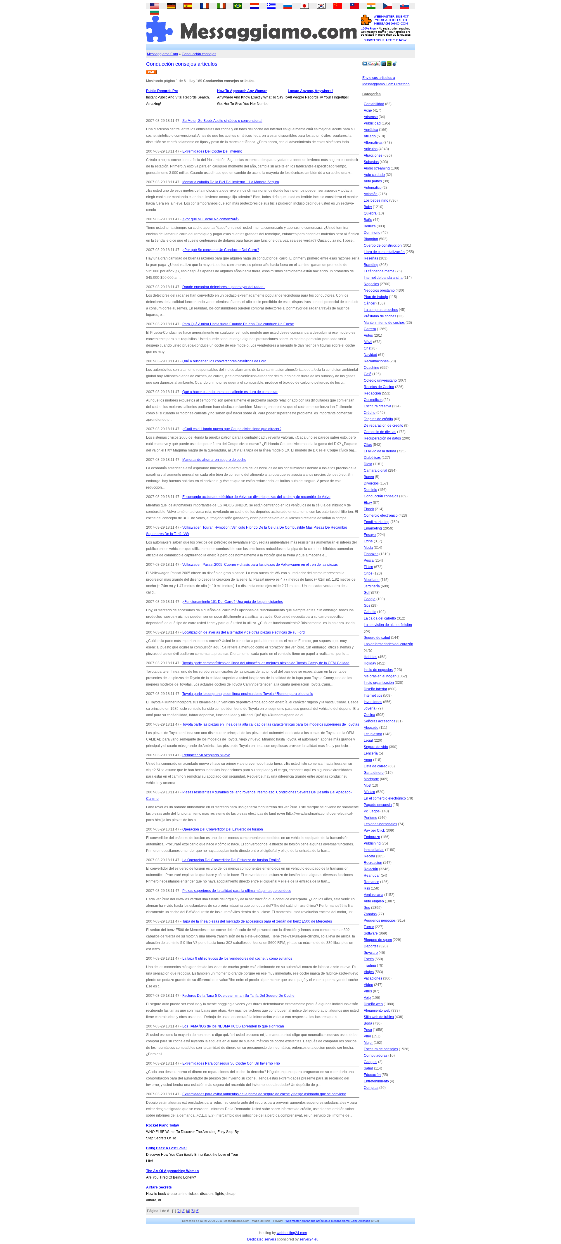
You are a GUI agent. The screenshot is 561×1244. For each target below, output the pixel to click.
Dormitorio (372, 233)
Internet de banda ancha (383, 278)
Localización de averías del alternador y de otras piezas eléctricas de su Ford (243, 632)
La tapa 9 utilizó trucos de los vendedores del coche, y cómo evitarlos (237, 958)
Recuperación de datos (382, 438)
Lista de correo (375, 766)
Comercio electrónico (381, 515)
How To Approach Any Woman (242, 91)
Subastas (371, 162)
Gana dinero (374, 773)
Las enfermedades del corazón (388, 644)
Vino (367, 1036)
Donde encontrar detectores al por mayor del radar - (223, 287)
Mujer (368, 1043)
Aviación (371, 194)
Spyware (371, 953)
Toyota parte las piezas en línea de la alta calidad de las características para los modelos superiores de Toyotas (270, 724)
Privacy (278, 1220)
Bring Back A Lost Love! (166, 1148)
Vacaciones (373, 978)
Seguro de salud (377, 638)
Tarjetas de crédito (378, 419)
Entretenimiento (376, 1081)
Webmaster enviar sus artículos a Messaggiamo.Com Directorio (327, 1220)
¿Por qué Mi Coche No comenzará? (210, 219)
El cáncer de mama (379, 271)
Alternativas (373, 143)
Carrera (370, 329)
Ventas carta (373, 895)
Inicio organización (379, 683)
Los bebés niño (376, 200)
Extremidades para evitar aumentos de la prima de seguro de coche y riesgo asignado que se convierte (264, 1094)
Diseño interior (375, 689)
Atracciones (373, 155)
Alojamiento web (377, 1010)
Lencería (371, 753)
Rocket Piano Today (162, 1125)
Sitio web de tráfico (379, 1017)
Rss (367, 888)
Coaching (371, 368)
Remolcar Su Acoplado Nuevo (206, 755)
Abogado (371, 728)
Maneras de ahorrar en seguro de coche (214, 460)
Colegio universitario (380, 380)
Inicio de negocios (378, 670)
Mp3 (367, 785)
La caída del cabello (380, 618)
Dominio (370, 490)
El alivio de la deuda (380, 451)
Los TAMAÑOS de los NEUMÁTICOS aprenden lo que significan (233, 1026)
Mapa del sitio (261, 1220)
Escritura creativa (377, 406)
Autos (368, 335)
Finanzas (371, 554)
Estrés (369, 959)
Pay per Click (374, 830)
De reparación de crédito (383, 425)
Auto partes (373, 181)
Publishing (372, 843)
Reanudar (372, 875)
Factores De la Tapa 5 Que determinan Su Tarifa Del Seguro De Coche (238, 996)
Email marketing (376, 522)
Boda (368, 1023)
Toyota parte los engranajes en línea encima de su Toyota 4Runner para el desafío (247, 694)
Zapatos (370, 914)
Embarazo (372, 837)
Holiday (370, 663)
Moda (368, 548)
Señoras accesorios (379, 721)
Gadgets (370, 1062)
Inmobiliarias (374, 850)
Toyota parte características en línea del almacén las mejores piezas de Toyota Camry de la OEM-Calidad (265, 663)
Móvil (368, 342)
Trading (370, 965)
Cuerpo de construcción (383, 245)
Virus (368, 991)
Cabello (370, 612)
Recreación (373, 863)
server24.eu (308, 1239)
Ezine (368, 541)
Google (369, 599)
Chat (367, 348)
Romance (371, 882)
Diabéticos (372, 458)
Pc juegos (372, 811)
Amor (368, 760)
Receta (369, 856)
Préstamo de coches (380, 316)
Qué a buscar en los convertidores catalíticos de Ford (224, 361)
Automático (373, 188)
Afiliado (370, 136)
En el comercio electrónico (385, 798)
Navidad (370, 355)
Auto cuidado (374, 175)
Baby (368, 207)
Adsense (371, 117)
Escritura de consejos (381, 1049)
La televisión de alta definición (388, 625)
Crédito (369, 413)
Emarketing (373, 528)
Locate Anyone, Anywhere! (310, 91)
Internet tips (373, 695)
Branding (371, 265)
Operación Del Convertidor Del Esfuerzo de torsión (222, 829)
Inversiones (373, 702)
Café (367, 374)
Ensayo (370, 535)
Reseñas (371, 258)
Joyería (369, 708)
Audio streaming (377, 168)
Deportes (371, 946)
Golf (367, 593)
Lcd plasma (373, 734)
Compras (371, 1088)
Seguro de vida (376, 747)
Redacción (372, 393)
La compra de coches (381, 310)
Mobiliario (372, 580)
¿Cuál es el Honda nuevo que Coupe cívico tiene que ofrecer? (231, 429)
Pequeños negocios (380, 920)
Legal (368, 740)
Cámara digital (375, 470)
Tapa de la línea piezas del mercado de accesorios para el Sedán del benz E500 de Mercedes (257, 921)
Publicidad (372, 123)
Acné (368, 110)
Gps (367, 605)
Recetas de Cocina (379, 387)
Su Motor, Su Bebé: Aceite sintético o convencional (222, 121)
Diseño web (373, 1004)
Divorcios (371, 483)
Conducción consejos (199, 54)
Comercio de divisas (380, 432)
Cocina (369, 715)
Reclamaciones (376, 361)
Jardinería (372, 586)
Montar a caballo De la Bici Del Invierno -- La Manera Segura (230, 182)
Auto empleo (374, 901)
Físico (368, 567)
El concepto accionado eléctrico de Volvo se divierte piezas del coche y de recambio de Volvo (256, 497)
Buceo (369, 477)
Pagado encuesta (378, 805)
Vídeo (368, 985)
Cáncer (369, 303)
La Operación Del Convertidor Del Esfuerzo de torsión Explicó (231, 860)
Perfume (370, 818)
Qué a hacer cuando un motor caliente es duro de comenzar (230, 392)
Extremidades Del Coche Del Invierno (212, 151)
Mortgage (371, 779)
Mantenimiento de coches (384, 323)
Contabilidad (374, 104)
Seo (367, 908)
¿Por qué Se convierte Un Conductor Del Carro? (220, 250)
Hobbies (370, 657)
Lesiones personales (380, 824)
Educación (372, 1075)
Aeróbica (371, 130)
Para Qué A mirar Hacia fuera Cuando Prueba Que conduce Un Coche (238, 324)
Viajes (369, 972)
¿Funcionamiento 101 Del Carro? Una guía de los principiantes (232, 602)
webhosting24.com (292, 1233)
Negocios (371, 284)
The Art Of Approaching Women (172, 1171)
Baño (368, 220)
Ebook (369, 509)
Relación (371, 869)
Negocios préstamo (379, 290)
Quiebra (370, 213)
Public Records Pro (162, 91)
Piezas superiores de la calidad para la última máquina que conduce (236, 891)
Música (369, 792)
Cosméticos (373, 400)
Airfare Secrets (159, 1187)
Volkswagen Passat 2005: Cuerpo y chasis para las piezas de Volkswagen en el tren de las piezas (260, 565)
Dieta (368, 464)
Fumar (369, 927)
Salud (368, 1068)
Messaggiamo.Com (162, 54)
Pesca (369, 560)
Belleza (370, 226)
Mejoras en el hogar (380, 676)
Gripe (368, 573)
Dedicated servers (261, 1239)
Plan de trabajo (376, 297)
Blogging (371, 239)
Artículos (371, 149)
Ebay (368, 503)
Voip (367, 998)
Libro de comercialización (384, 252)
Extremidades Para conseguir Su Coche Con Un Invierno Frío (231, 1063)
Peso (368, 1030)
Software (371, 933)
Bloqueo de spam (378, 940)
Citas (368, 445)
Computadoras (375, 1055)
